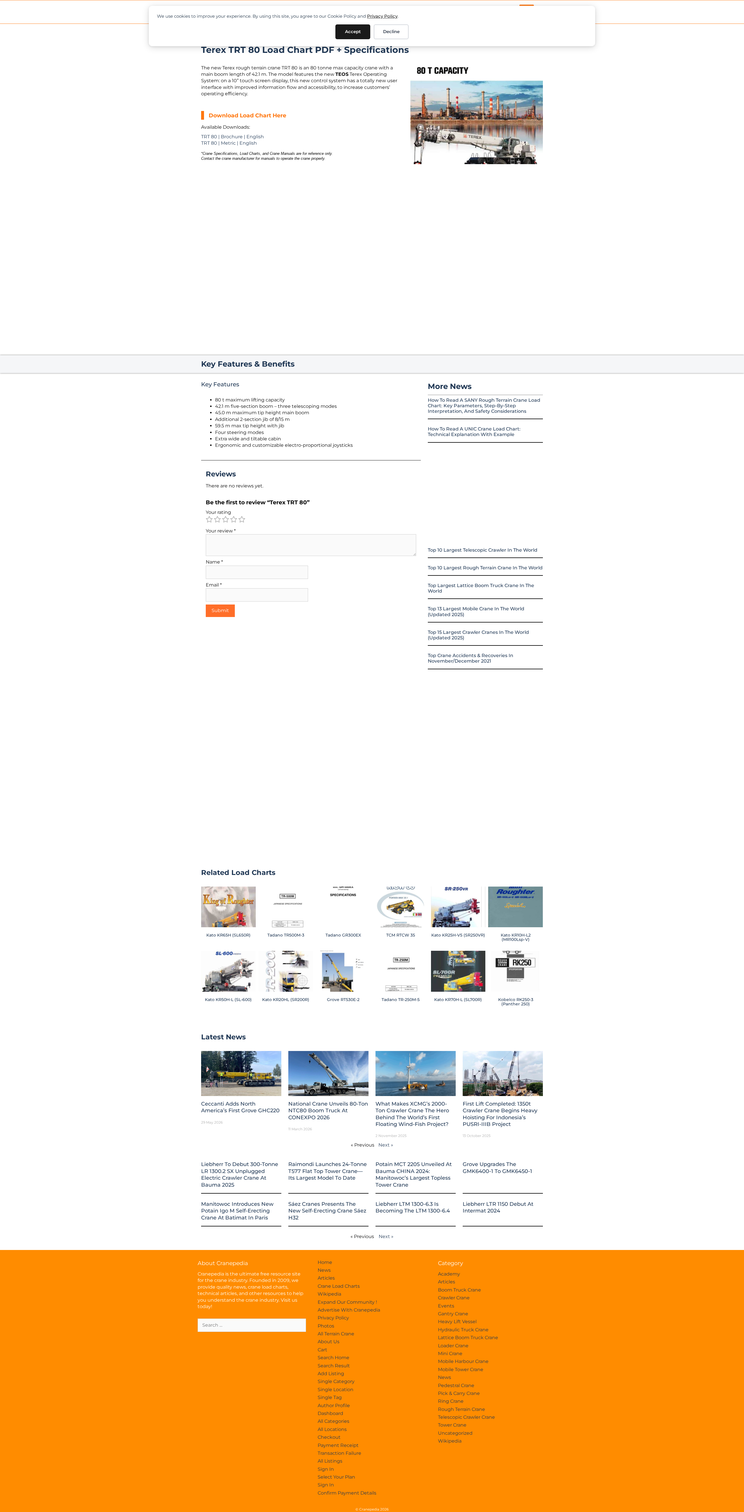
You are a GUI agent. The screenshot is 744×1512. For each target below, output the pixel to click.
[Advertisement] (476, 213)
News (324, 1270)
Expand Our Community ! (347, 1302)
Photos (326, 1326)
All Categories (333, 1421)
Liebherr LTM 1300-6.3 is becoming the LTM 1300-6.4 (412, 1207)
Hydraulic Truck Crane (463, 1329)
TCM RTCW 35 (400, 935)
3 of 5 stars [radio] (225, 519)
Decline (391, 31)
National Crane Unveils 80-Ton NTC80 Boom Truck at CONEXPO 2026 (328, 1111)
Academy (449, 1274)
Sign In (326, 1469)
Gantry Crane (453, 1314)
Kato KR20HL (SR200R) (285, 999)
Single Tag (330, 1397)
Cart (322, 1350)
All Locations (332, 1429)
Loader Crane (453, 1345)
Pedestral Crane (456, 1385)
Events (446, 1306)
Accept (353, 31)
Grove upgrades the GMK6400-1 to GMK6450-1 (497, 1167)
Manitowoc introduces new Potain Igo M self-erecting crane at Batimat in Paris (237, 1211)
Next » (385, 1145)
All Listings (330, 1461)
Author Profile (334, 1405)
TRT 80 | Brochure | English (232, 136)
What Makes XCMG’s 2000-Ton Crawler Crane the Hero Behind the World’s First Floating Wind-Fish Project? (412, 1114)
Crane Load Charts (339, 1286)
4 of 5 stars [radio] (233, 519)
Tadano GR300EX (343, 935)
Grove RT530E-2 (343, 999)
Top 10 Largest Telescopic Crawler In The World (482, 550)
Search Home (333, 1357)
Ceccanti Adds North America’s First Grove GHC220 (240, 1107)
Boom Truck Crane (459, 1290)
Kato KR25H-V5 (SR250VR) (458, 935)
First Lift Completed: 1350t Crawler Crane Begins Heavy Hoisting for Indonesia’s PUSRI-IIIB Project (500, 1114)
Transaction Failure (339, 1453)
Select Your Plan (336, 1477)
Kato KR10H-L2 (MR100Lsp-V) (516, 937)
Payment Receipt (338, 1445)
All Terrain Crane (336, 1334)
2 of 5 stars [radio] (217, 519)
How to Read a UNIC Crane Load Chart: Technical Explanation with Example (474, 431)
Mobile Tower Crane (460, 1369)
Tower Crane (452, 1425)
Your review (221, 531)
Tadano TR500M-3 (285, 935)
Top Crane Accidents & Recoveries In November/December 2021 (470, 658)
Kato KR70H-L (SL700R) (458, 999)
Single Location (335, 1389)
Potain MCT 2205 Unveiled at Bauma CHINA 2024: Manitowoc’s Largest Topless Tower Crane (413, 1174)
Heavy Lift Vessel (457, 1321)
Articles (326, 1278)
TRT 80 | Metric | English (229, 143)
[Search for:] (252, 1325)
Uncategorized (455, 1433)
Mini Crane (450, 1353)
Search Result (334, 1365)
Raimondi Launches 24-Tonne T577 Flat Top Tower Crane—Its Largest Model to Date (327, 1171)
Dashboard (330, 1413)
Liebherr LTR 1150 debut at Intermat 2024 (498, 1207)
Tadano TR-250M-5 (401, 999)
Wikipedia (329, 1294)
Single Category (336, 1381)
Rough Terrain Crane (461, 1409)
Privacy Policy (382, 16)
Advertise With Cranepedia (349, 1310)
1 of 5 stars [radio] (209, 519)
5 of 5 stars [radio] (241, 519)
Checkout (329, 1437)
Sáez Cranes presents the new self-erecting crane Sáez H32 (327, 1211)
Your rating (218, 512)
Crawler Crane (454, 1298)
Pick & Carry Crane (459, 1393)
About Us (328, 1341)
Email (214, 585)
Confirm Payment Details (347, 1493)
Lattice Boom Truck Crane (468, 1337)
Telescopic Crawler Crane (466, 1417)
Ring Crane (451, 1401)
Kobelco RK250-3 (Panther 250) (515, 1001)
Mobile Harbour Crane (463, 1361)
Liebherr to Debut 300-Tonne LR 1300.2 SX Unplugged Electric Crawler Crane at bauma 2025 (239, 1174)
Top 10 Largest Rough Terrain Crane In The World (485, 568)
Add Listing (331, 1373)
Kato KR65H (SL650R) (228, 935)
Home (325, 1262)
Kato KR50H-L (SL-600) (228, 999)
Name (214, 562)
